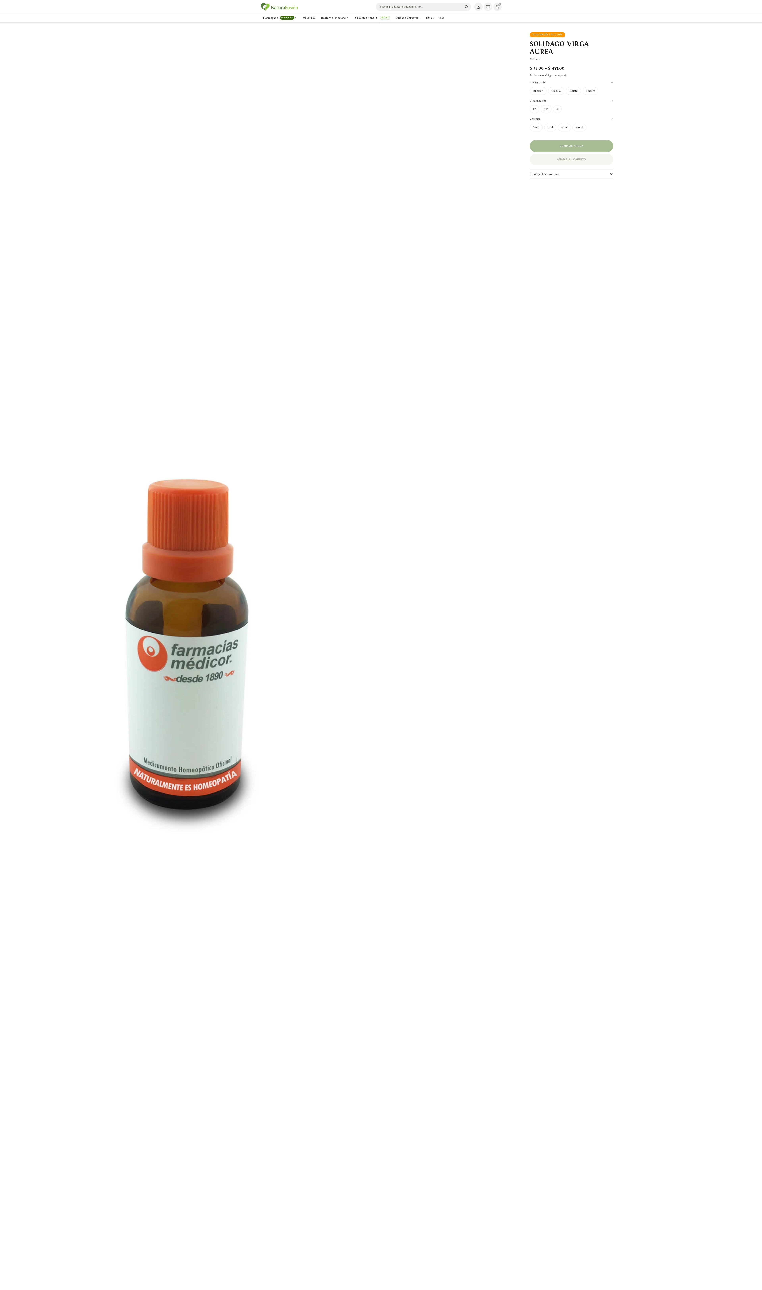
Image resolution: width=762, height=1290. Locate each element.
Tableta (573, 90)
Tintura (590, 90)
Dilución (538, 90)
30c (546, 108)
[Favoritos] (488, 7)
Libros (430, 17)
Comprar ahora (571, 145)
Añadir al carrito (571, 159)
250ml (579, 127)
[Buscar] (466, 7)
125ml (564, 127)
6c (534, 108)
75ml (550, 127)
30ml (536, 127)
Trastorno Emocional (333, 17)
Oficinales (309, 17)
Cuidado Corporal (407, 17)
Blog (442, 17)
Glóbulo (556, 90)
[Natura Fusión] (279, 7)
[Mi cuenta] (478, 7)
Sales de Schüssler (371, 17)
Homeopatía (278, 17)
